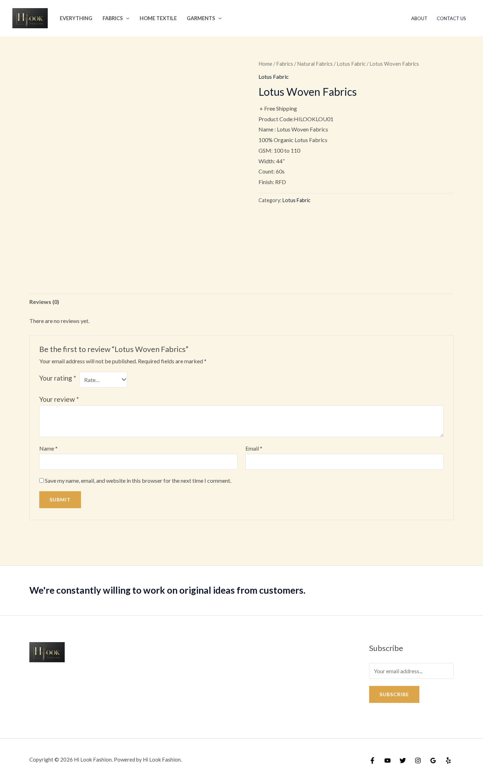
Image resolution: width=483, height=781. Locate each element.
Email (253, 448)
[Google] (433, 760)
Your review (59, 399)
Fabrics (113, 18)
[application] (126, 18)
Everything (76, 18)
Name (48, 448)
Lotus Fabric (351, 63)
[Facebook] (372, 760)
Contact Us (451, 18)
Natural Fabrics (315, 63)
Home (265, 63)
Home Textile (158, 18)
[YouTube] (387, 760)
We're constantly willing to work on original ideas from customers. (167, 590)
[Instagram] (418, 760)
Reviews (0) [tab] (44, 301)
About (419, 18)
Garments (201, 18)
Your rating (57, 378)
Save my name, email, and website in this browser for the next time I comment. (138, 480)
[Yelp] (448, 760)
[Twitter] (403, 760)
